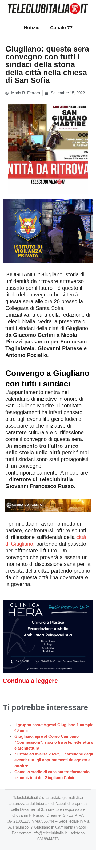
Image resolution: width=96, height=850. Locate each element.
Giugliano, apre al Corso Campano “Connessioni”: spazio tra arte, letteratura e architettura (53, 742)
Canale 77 (61, 27)
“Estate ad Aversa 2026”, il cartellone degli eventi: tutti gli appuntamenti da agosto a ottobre (53, 760)
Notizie (31, 27)
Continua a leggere (30, 680)
